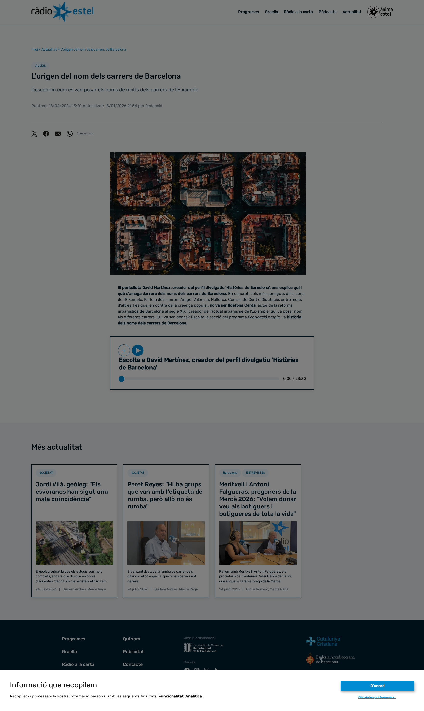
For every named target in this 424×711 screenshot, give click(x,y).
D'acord (377, 686)
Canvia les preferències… (377, 697)
